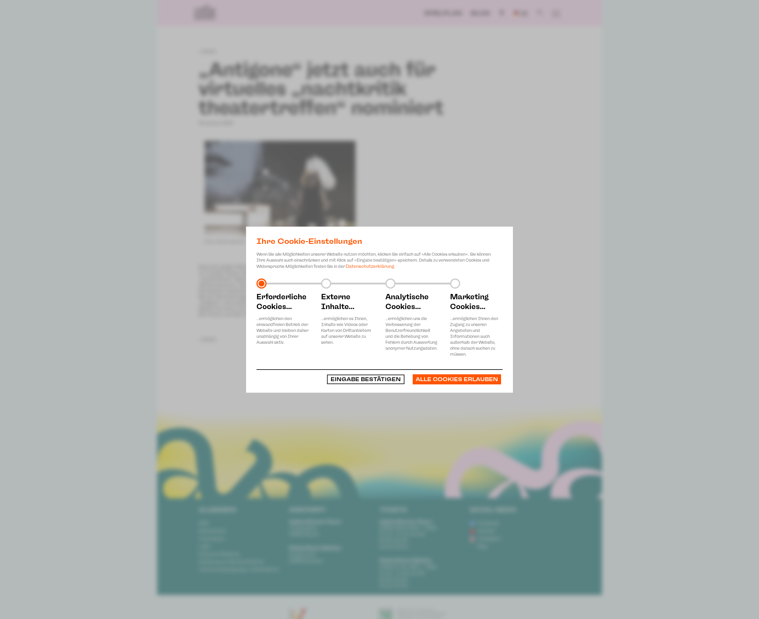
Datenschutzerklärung (370, 266)
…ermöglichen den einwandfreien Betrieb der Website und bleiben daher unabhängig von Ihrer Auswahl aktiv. (282, 318)
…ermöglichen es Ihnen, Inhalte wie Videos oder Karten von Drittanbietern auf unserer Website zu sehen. (346, 318)
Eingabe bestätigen (366, 379)
